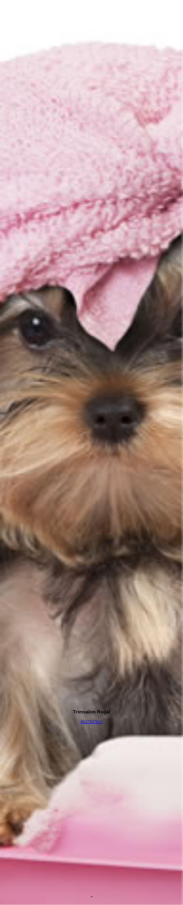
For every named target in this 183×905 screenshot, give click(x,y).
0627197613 (91, 721)
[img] (91, 452)
